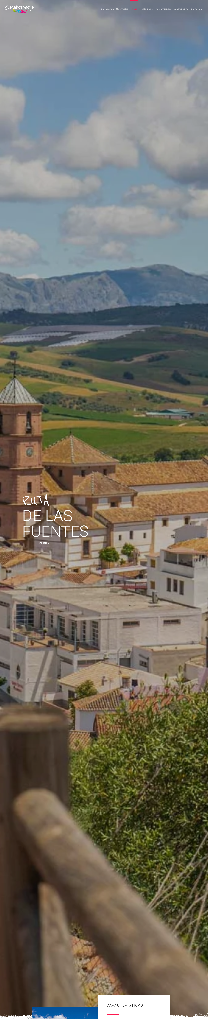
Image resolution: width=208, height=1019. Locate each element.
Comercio (196, 9)
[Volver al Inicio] (19, 9)
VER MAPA (44, 543)
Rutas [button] (134, 9)
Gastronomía (181, 9)
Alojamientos (163, 9)
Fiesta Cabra (147, 9)
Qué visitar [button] (122, 9)
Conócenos (107, 9)
